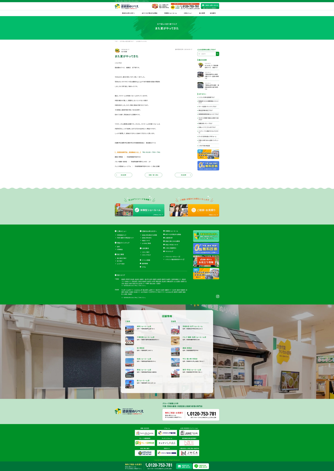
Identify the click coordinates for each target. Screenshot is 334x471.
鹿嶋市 (183, 290)
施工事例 (202, 13)
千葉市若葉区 (175, 279)
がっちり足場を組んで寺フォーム (207, 136)
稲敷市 (167, 290)
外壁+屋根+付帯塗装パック (125, 238)
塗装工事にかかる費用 (172, 241)
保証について (146, 240)
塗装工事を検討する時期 (149, 235)
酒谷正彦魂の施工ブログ (205, 110)
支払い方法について (171, 245)
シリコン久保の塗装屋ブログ (206, 97)
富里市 (164, 279)
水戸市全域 (144, 292)
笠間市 (180, 292)
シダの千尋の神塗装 (204, 145)
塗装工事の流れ (147, 238)
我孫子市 (135, 283)
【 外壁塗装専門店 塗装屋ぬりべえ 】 (128, 152)
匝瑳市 (155, 279)
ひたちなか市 (169, 292)
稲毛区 (184, 279)
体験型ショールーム (170, 13)
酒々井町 (152, 283)
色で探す (119, 261)
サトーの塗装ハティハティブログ (207, 106)
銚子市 (147, 279)
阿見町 (127, 292)
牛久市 (123, 290)
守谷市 (162, 290)
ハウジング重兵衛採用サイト (173, 259)
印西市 (158, 283)
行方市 (174, 290)
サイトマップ (169, 251)
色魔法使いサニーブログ (205, 123)
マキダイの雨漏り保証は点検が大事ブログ (208, 118)
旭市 (150, 279)
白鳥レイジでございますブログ (207, 127)
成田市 (159, 279)
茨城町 (130, 294)
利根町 (131, 292)
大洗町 (125, 294)
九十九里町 (177, 281)
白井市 (140, 283)
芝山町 (164, 281)
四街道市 (134, 281)
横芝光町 (158, 281)
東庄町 (137, 279)
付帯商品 (120, 249)
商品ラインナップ (123, 243)
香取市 (123, 279)
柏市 (130, 283)
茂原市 (183, 281)
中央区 (127, 281)
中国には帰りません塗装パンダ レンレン (208, 141)
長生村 (127, 283)
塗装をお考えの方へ (128, 13)
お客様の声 (169, 238)
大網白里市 (169, 281)
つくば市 (128, 290)
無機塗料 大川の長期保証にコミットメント (208, 101)
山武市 (149, 281)
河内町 (136, 292)
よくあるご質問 (146, 243)
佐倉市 (168, 279)
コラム (144, 267)
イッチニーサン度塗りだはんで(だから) (208, 131)
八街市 (140, 281)
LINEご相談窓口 (170, 248)
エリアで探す (121, 264)
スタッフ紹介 (146, 252)
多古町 (132, 279)
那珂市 (176, 292)
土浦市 (151, 290)
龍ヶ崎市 (145, 290)
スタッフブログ (146, 255)
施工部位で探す (122, 258)
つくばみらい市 (138, 290)
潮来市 (179, 290)
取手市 (158, 290)
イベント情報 (146, 260)
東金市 (144, 281)
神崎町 (142, 279)
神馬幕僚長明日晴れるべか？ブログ (208, 114)
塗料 (118, 247)
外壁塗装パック (121, 235)
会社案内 (145, 248)
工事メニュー (188, 13)
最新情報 (145, 263)
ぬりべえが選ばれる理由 (150, 13)
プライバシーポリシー (171, 257)
